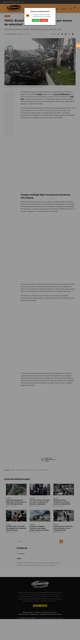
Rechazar (44, 20)
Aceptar (35, 20)
